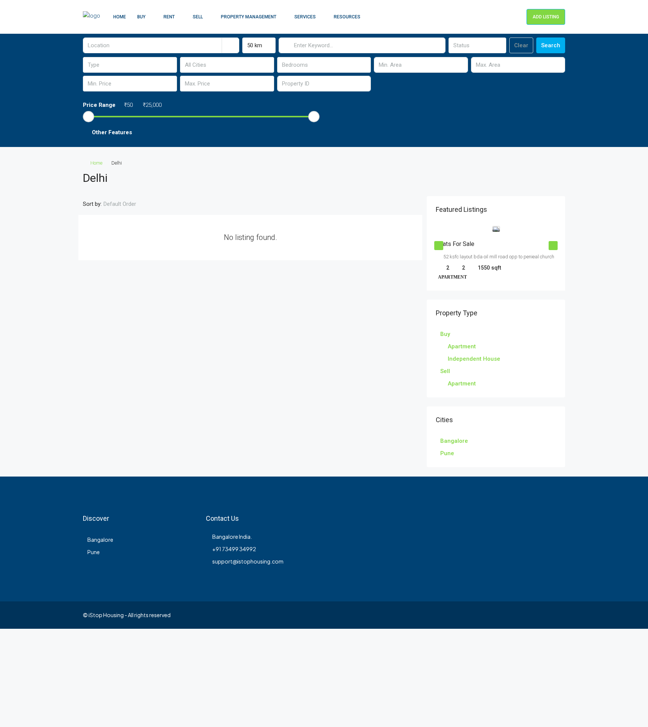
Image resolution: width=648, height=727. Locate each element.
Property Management (248, 16)
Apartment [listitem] (462, 346)
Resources (347, 16)
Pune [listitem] (447, 453)
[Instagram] (519, 615)
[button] (324, 132)
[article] (496, 258)
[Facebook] (492, 615)
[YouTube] (545, 615)
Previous (438, 245)
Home (119, 16)
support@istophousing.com (248, 561)
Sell (198, 16)
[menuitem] (515, 17)
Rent (169, 16)
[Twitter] (506, 615)
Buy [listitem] (445, 334)
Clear (521, 45)
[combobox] (259, 45)
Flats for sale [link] (456, 243)
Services (305, 16)
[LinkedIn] (532, 615)
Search (550, 45)
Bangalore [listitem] (454, 441)
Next (553, 245)
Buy (141, 16)
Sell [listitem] (445, 371)
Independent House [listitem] (474, 358)
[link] (496, 229)
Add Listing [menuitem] (545, 16)
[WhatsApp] (558, 615)
